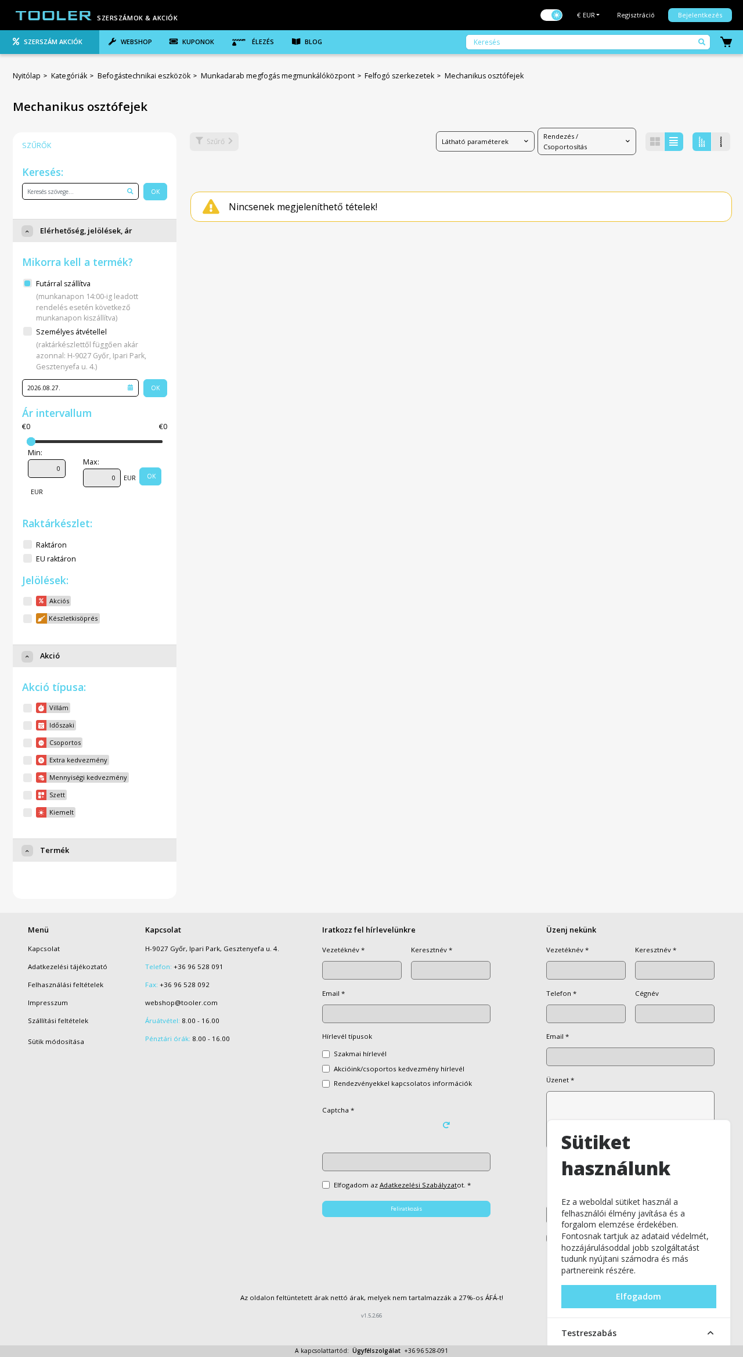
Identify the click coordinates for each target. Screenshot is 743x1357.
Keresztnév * (431, 949)
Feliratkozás (406, 1208)
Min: (35, 453)
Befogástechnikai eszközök (144, 76)
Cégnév (647, 993)
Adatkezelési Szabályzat (418, 1184)
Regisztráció (636, 14)
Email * (333, 993)
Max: (91, 462)
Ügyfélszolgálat (376, 1351)
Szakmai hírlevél (360, 1053)
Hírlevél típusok (347, 1036)
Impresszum (48, 1002)
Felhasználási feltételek (65, 984)
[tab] (49, 42)
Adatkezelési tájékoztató (67, 966)
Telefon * (561, 993)
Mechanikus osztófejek (484, 76)
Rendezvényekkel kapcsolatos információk (403, 1083)
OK (155, 192)
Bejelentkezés (700, 14)
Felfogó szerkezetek (399, 76)
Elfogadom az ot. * (402, 1184)
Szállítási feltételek (58, 1020)
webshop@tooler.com (181, 1002)
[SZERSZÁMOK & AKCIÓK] (54, 14)
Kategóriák (69, 76)
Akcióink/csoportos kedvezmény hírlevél (399, 1068)
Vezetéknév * (343, 949)
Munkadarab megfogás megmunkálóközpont (278, 76)
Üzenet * (560, 1079)
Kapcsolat (44, 948)
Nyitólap (27, 76)
